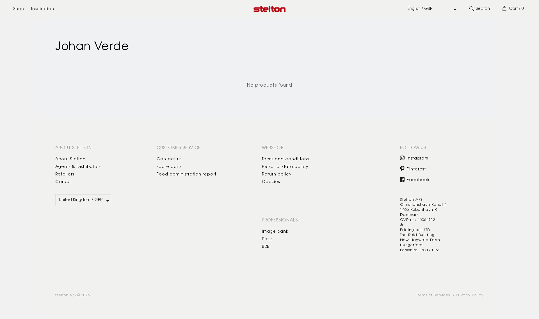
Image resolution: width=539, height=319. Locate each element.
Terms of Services (433, 295)
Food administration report (186, 175)
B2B (266, 247)
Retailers (64, 175)
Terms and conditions (285, 159)
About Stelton (70, 159)
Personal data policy (285, 167)
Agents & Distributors (78, 167)
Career (63, 182)
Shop (18, 9)
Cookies (271, 182)
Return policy (277, 175)
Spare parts (169, 167)
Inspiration (42, 9)
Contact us (169, 159)
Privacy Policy (470, 295)
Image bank (275, 232)
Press (267, 239)
